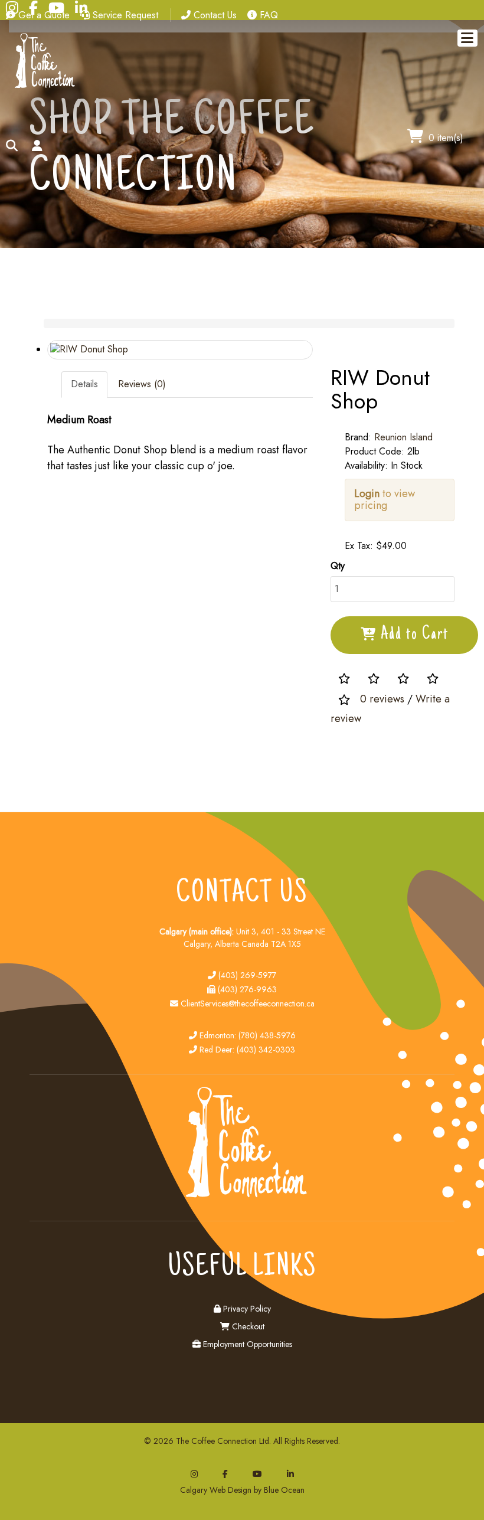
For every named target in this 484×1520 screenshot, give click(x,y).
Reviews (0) (142, 384)
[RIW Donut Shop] (180, 349)
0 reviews (382, 699)
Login (367, 493)
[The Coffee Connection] (42, 86)
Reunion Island (403, 437)
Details (84, 384)
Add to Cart (415, 635)
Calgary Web (202, 1490)
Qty (338, 566)
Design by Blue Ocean (266, 1490)
